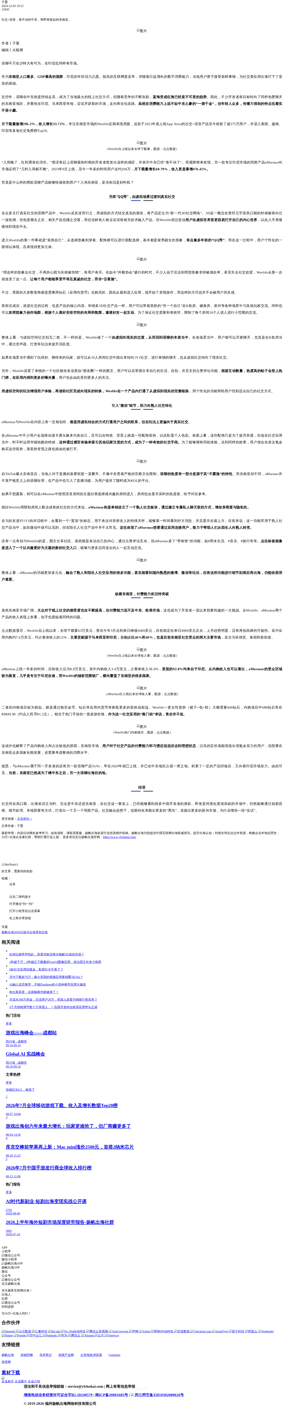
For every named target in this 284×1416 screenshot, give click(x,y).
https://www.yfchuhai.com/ (119, 837)
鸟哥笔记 (45, 1355)
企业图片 (21, 1381)
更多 (9, 1023)
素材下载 (11, 1372)
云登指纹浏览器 (91, 1355)
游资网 (6, 1361)
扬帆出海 (8, 1355)
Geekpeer (114, 1355)
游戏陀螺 (26, 1355)
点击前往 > (24, 818)
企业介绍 (34, 1381)
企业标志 (8, 1381)
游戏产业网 (66, 1355)
